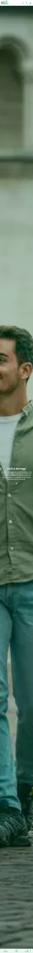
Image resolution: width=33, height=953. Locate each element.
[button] (26, 3)
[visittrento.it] (4, 3)
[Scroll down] (16, 483)
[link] (23, 3)
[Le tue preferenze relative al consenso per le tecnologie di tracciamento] (30, 950)
